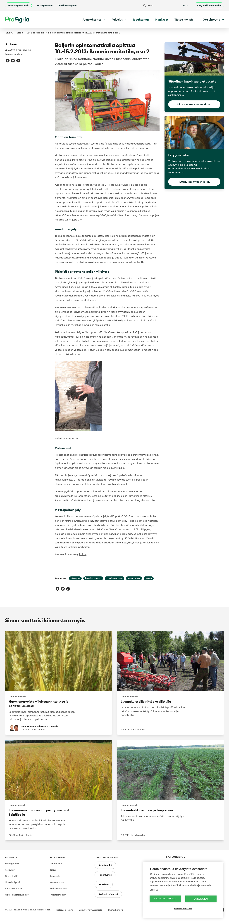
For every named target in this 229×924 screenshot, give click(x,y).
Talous (53, 869)
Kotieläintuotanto (58, 888)
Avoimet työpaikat (108, 894)
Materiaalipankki (13, 882)
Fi (184, 5)
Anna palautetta (13, 888)
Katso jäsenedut (45, 5)
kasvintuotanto (93, 578)
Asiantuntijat (105, 865)
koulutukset (134, 578)
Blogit (20, 32)
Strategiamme (12, 863)
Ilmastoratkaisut (58, 894)
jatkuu (82, 554)
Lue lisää (154, 890)
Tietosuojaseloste (64, 909)
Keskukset (10, 869)
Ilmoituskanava (115, 909)
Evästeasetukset (183, 908)
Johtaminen (56, 863)
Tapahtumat (141, 19)
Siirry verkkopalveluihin (209, 5)
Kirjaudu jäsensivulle (18, 5)
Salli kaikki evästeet (165, 899)
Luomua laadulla (35, 32)
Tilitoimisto (55, 876)
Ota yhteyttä (11, 876)
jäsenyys (75, 578)
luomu (149, 578)
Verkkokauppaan (67, 5)
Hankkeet (161, 19)
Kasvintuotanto (57, 882)
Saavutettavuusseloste (90, 909)
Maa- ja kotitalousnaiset (17, 894)
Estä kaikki (201, 899)
